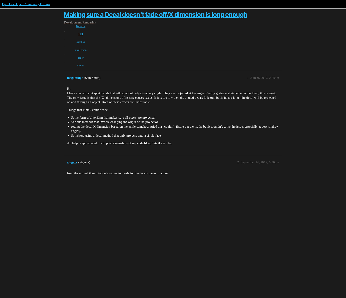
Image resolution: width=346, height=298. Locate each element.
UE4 (80, 34)
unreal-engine (81, 50)
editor (81, 57)
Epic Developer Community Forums (26, 4)
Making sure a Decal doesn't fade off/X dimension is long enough (155, 14)
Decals (80, 65)
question (80, 42)
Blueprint (80, 26)
